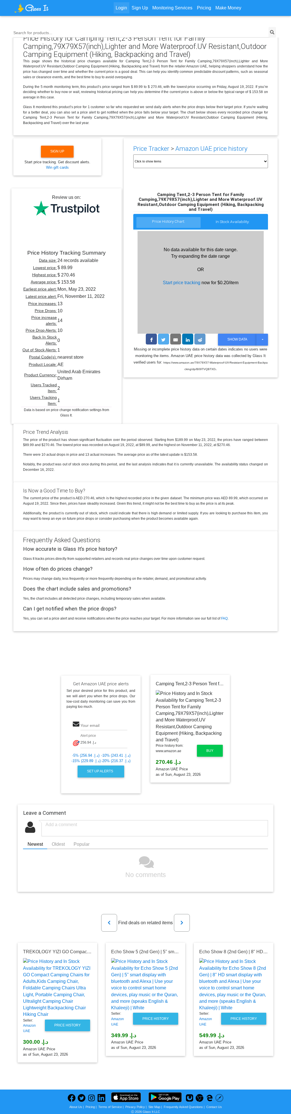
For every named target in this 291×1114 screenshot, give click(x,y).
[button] (109, 923)
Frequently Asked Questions (183, 1107)
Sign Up (140, 7)
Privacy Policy (135, 1107)
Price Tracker (151, 148)
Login (121, 7)
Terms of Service (110, 1107)
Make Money (228, 7)
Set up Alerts (100, 771)
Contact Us (214, 1107)
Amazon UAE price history (211, 148)
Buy (209, 751)
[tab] (168, 222)
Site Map (154, 1107)
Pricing (204, 7)
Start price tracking (181, 282)
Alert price (88, 736)
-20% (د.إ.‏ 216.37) (115, 761)
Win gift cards (57, 167)
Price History (67, 1025)
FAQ (224, 618)
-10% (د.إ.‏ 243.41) (115, 755)
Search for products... (32, 32)
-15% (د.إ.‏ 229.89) (86, 761)
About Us (75, 1107)
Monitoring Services (172, 7)
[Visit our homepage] (46, 8)
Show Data (237, 339)
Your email (89, 725)
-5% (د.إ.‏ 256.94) (85, 755)
